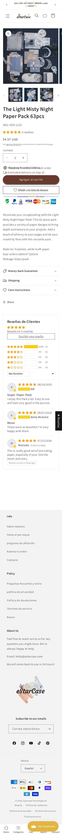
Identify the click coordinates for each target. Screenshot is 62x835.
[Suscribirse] (49, 728)
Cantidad (8, 150)
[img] (27, 384)
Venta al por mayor (18, 534)
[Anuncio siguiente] (55, 4)
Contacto (12, 560)
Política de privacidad (20, 811)
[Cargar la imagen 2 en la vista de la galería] (31, 95)
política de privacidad (20, 592)
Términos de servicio (19, 608)
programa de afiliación (21, 543)
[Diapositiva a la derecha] (58, 95)
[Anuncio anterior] (7, 4)
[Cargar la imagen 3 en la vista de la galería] (47, 95)
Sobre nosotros (16, 526)
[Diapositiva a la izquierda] (4, 95)
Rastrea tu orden (17, 551)
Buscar (11, 617)
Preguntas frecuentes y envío (24, 583)
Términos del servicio (45, 811)
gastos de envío (14, 144)
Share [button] (10, 302)
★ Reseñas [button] (59, 421)
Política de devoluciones (22, 600)
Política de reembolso (37, 805)
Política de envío (32, 816)
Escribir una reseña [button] (31, 336)
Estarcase (28, 800)
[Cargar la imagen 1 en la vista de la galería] (15, 95)
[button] (7, 16)
